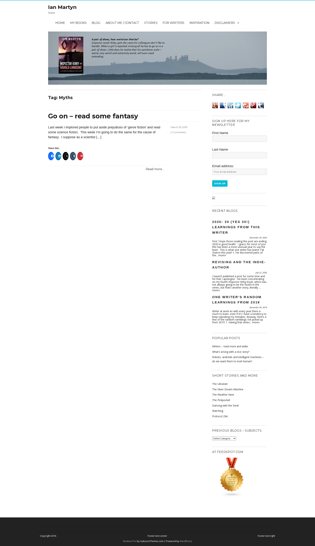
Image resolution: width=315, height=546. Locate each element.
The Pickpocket (221, 400)
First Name (220, 133)
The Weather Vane (223, 394)
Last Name (220, 149)
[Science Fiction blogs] (239, 477)
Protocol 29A (220, 416)
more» (222, 255)
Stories (151, 23)
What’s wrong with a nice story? (230, 351)
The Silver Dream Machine (227, 389)
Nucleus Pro (129, 541)
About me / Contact (122, 23)
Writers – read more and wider (230, 346)
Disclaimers (225, 23)
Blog (96, 23)
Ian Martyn (62, 7)
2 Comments (178, 132)
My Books (78, 23)
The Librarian (220, 384)
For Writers (173, 23)
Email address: (223, 166)
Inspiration (199, 23)
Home (60, 23)
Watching (217, 411)
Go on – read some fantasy (93, 116)
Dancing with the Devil (225, 405)
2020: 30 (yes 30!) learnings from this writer (236, 227)
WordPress (185, 541)
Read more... (155, 169)
